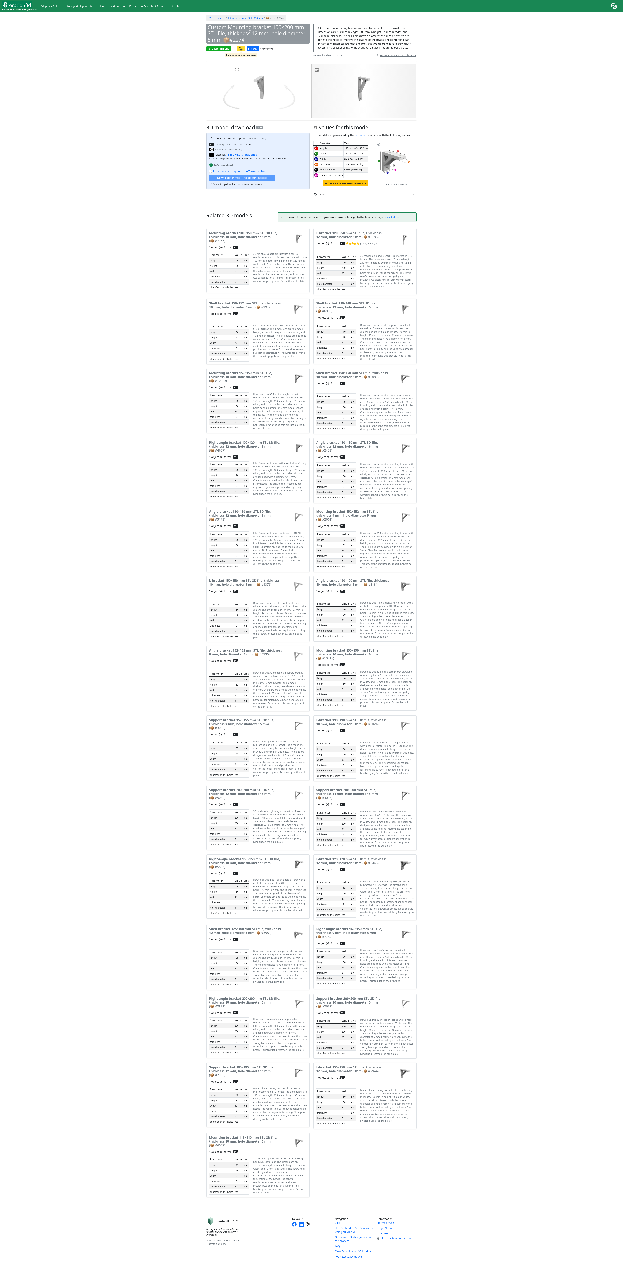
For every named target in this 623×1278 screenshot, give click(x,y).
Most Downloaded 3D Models (353, 1251)
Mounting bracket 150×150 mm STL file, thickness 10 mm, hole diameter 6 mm (347, 654)
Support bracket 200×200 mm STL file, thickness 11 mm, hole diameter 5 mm (347, 794)
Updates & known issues (396, 1238)
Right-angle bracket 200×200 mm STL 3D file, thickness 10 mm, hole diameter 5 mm (244, 1002)
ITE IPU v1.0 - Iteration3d (241, 154)
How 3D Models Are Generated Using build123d (354, 1230)
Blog (337, 1223)
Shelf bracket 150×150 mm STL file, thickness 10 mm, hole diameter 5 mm (352, 375)
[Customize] (241, 48)
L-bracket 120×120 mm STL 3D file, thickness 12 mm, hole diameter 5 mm (351, 861)
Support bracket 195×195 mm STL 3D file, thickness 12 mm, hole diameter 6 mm (241, 1071)
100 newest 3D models (349, 1256)
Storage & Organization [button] (81, 6)
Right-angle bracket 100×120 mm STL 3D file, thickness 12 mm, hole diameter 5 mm (244, 446)
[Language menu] (614, 6)
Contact (177, 6)
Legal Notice (385, 1228)
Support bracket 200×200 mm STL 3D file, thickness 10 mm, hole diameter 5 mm (348, 1002)
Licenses (383, 1233)
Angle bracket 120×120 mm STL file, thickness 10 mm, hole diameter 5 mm (352, 582)
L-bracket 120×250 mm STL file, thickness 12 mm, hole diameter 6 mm (349, 235)
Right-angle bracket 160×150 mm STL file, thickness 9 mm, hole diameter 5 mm (349, 933)
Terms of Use (386, 1223)
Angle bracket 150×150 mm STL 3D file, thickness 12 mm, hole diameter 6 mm (347, 446)
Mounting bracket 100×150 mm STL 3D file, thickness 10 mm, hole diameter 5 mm (243, 237)
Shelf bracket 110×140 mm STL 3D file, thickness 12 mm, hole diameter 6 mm (347, 307)
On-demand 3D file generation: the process (354, 1239)
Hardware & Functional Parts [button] (118, 6)
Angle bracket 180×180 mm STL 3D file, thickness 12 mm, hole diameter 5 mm (240, 515)
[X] (308, 1224)
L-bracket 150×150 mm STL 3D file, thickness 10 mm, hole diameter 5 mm (244, 582)
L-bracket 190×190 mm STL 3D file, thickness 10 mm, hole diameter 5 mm (351, 722)
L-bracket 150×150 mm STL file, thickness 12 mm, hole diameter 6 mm (349, 1069)
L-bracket (220, 17)
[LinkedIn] (301, 1224)
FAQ (337, 1246)
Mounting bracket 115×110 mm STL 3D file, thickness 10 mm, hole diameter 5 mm (243, 1141)
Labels (322, 194)
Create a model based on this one (347, 183)
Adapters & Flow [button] (51, 6)
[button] (261, 49)
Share (254, 48)
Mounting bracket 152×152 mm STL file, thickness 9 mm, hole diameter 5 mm (347, 515)
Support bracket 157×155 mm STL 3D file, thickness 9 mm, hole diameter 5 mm (241, 724)
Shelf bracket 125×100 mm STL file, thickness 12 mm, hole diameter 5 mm (245, 931)
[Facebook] (294, 1224)
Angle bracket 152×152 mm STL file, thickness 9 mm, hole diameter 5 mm (245, 652)
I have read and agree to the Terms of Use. (239, 171)
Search (148, 6)
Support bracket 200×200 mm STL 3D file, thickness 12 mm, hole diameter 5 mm (241, 794)
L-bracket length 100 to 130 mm (245, 17)
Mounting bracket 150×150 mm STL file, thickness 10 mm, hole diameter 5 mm (240, 377)
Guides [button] (163, 6)
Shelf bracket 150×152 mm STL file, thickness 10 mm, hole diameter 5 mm (245, 305)
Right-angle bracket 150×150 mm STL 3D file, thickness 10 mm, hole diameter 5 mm (244, 863)
